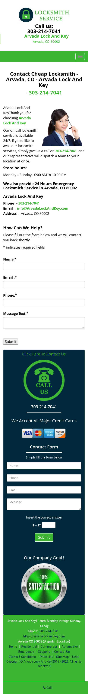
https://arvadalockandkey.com (44, 636)
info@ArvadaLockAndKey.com (42, 208)
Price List (46, 657)
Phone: (10, 295)
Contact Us (62, 651)
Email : (10, 277)
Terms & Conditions (22, 657)
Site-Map (62, 657)
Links (75, 657)
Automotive (70, 646)
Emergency (26, 651)
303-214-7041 (44, 31)
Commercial (49, 646)
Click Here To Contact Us (44, 354)
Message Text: (15, 313)
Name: (9, 259)
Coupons (44, 651)
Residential (29, 646)
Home (13, 646)
